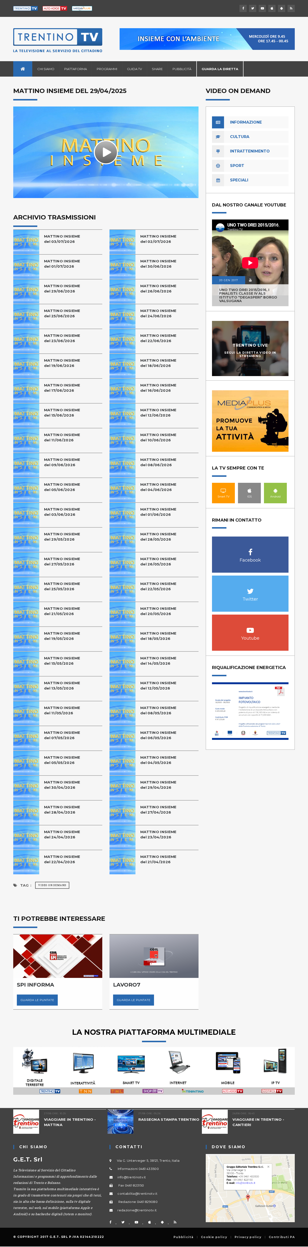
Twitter (250, 589)
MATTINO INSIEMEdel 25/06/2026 (62, 313)
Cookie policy (214, 1237)
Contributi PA (282, 1237)
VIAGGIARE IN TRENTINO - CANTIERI (258, 1122)
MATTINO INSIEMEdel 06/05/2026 (158, 735)
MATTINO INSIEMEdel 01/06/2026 (158, 512)
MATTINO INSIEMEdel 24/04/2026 (62, 834)
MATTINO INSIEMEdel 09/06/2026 (62, 462)
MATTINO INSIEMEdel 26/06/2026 (158, 288)
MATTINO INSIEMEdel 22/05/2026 (158, 586)
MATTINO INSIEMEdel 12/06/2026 (158, 413)
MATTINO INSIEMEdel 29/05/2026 (62, 537)
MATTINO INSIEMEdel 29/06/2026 (62, 288)
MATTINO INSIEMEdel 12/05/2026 (158, 685)
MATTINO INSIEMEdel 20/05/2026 (158, 611)
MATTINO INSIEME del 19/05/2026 (62, 636)
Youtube (250, 628)
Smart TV (223, 490)
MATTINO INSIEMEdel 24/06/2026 (158, 313)
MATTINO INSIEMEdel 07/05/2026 (62, 735)
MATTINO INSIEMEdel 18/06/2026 (158, 363)
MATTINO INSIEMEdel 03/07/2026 (62, 239)
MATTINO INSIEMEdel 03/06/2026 (62, 512)
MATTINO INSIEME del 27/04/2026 (158, 810)
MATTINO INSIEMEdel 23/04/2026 (158, 834)
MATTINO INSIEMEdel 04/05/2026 (158, 760)
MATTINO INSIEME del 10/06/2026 (158, 437)
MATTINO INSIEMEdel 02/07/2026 (158, 239)
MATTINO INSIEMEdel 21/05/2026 (62, 611)
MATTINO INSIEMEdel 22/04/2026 (62, 859)
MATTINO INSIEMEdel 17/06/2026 (62, 388)
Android (275, 490)
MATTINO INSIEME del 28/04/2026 (62, 810)
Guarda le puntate (37, 1000)
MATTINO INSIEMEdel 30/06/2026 (158, 264)
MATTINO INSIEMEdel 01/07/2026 (62, 264)
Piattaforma (75, 69)
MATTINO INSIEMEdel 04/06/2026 (158, 487)
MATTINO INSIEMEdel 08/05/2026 (158, 710)
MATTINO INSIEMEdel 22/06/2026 (158, 338)
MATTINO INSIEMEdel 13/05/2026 (62, 685)
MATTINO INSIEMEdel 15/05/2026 (62, 661)
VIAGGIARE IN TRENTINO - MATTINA (70, 1122)
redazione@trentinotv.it (137, 1210)
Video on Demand (52, 885)
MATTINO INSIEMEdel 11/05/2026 (62, 710)
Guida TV (134, 69)
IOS (249, 490)
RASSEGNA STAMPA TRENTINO (168, 1119)
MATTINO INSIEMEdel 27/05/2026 (62, 561)
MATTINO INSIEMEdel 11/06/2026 (62, 437)
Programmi (107, 69)
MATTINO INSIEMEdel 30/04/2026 (62, 785)
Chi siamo (45, 69)
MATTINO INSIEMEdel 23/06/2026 (62, 338)
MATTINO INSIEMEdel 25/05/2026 (62, 586)
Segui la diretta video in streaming (250, 354)
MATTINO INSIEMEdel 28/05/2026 (158, 537)
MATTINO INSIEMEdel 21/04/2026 (158, 859)
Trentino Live (250, 345)
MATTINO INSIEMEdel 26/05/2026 (158, 561)
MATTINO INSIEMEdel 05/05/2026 (62, 760)
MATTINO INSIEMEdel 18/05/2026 (158, 636)
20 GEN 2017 (228, 280)
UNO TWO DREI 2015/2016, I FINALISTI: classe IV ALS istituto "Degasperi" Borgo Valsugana (248, 295)
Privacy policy (248, 1237)
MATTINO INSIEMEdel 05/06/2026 (62, 487)
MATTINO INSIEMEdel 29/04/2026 (158, 785)
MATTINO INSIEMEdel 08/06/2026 (158, 462)
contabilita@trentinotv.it (137, 1193)
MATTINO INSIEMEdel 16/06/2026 (158, 388)
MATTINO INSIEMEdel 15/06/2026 (62, 413)
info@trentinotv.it (131, 1177)
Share (157, 69)
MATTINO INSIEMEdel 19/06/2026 (62, 363)
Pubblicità (182, 69)
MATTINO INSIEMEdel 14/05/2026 (158, 661)
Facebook (250, 550)
